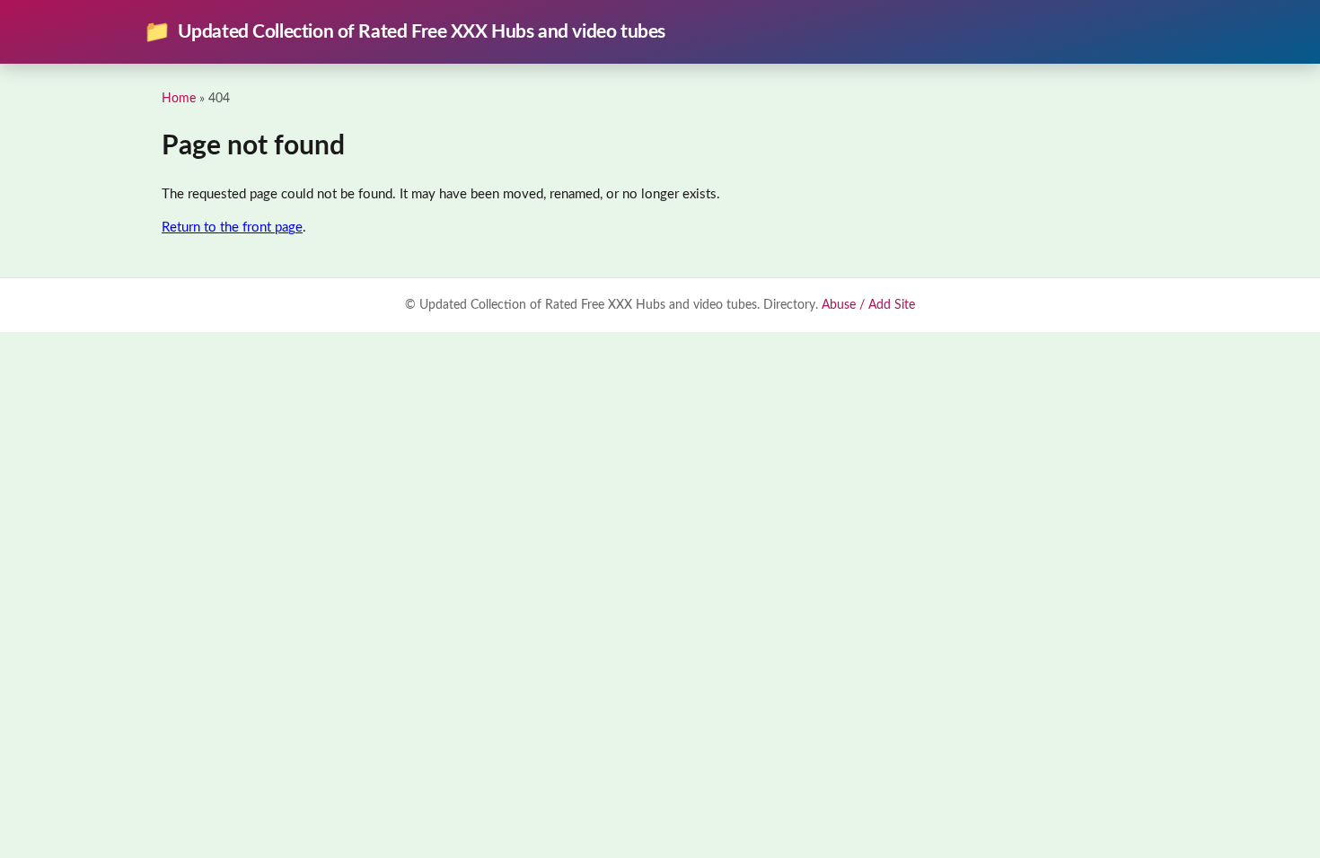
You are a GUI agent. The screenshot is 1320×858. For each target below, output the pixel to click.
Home (179, 98)
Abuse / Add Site (868, 305)
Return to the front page (232, 227)
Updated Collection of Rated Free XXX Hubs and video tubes (404, 32)
